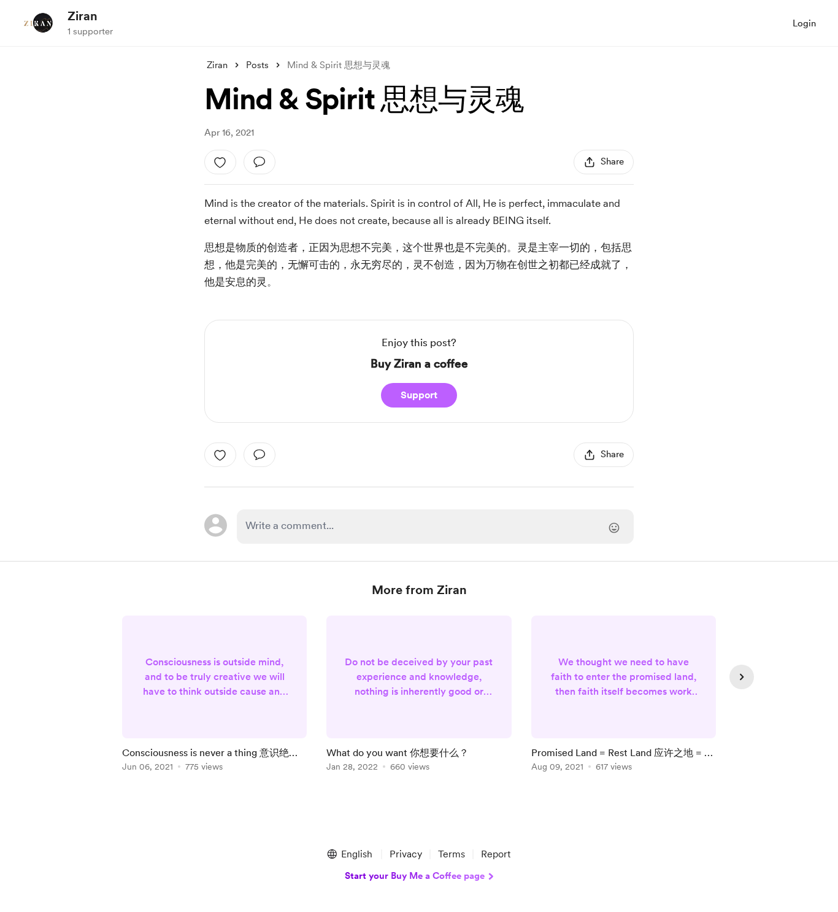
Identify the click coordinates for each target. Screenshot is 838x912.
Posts (257, 65)
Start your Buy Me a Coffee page (415, 875)
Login (804, 23)
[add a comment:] (259, 162)
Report (495, 854)
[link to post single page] (214, 696)
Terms (451, 854)
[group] (214, 696)
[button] (349, 854)
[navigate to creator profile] (37, 22)
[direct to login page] (435, 526)
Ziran (82, 16)
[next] (741, 677)
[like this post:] (220, 162)
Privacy (406, 854)
